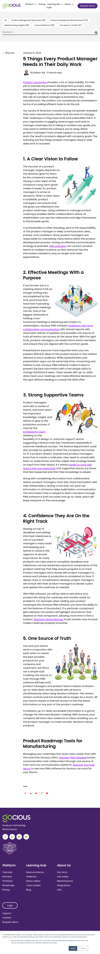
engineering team (34, 431)
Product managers (35, 82)
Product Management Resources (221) (28, 20)
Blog (28, 889)
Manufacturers (65, 880)
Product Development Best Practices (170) (69, 20)
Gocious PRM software (73, 757)
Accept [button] (73, 948)
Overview (7, 872)
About (68, 4)
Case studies (33, 885)
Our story (62, 872)
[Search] (96, 33)
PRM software (57, 246)
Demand (7, 876)
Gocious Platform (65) (44, 25)
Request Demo (87, 5)
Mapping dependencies (48, 619)
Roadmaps (8, 885)
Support (6, 913)
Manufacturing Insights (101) (17, 25)
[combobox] (50, 33)
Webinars (31, 876)
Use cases (62, 876)
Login (49, 7)
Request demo (10, 922)
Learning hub (53, 4)
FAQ (59, 889)
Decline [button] (83, 948)
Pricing (42, 4)
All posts (10, 52)
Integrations (63, 885)
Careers (6, 917)
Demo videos (33, 880)
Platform (29, 4)
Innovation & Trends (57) (71, 25)
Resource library (35, 872)
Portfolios (7, 880)
